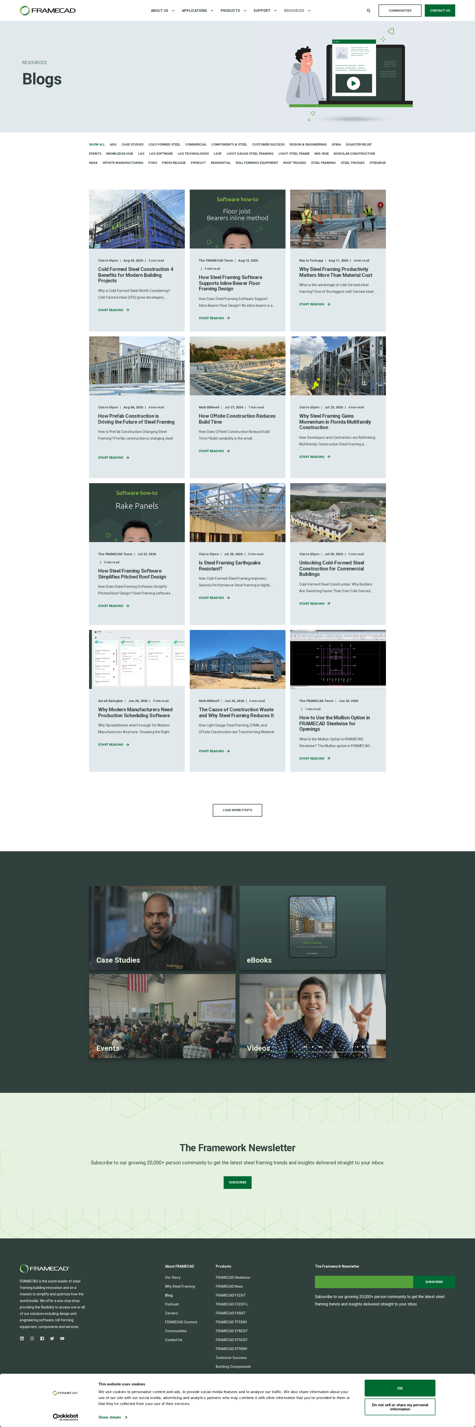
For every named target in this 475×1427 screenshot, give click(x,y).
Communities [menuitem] (176, 1331)
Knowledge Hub (119, 153)
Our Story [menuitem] (172, 1277)
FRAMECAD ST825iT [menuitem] (232, 1331)
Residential (221, 163)
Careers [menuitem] (171, 1313)
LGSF (218, 153)
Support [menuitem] (262, 11)
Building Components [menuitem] (233, 1367)
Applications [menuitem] (194, 11)
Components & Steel (229, 144)
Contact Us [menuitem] (173, 1340)
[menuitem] (173, 10)
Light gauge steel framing (250, 153)
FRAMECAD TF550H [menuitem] (231, 1322)
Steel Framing (323, 163)
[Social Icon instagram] (32, 1338)
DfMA (336, 144)
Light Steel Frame (294, 153)
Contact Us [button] (440, 10)
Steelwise (377, 163)
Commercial (196, 144)
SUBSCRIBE (237, 1182)
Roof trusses (294, 163)
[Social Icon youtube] (60, 1338)
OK (400, 1388)
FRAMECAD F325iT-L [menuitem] (232, 1304)
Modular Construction (354, 153)
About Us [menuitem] (159, 11)
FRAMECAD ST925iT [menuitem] (232, 1340)
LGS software (161, 153)
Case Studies (132, 144)
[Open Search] (369, 10)
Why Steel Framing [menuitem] (180, 1286)
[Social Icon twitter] (52, 1338)
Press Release (174, 163)
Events (95, 153)
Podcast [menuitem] (172, 1304)
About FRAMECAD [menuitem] (179, 1266)
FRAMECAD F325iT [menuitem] (230, 1295)
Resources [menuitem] (294, 11)
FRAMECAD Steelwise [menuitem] (233, 1277)
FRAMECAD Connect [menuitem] (181, 1322)
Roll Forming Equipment (257, 163)
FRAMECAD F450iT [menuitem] (230, 1313)
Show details (109, 1417)
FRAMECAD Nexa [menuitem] (229, 1286)
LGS (141, 153)
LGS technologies (193, 153)
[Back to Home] (47, 11)
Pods (152, 163)
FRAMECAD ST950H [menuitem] (231, 1349)
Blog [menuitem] (169, 1295)
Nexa (93, 163)
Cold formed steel (164, 144)
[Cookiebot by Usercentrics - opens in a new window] (65, 1417)
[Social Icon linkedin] (23, 1338)
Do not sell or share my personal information (400, 1406)
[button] (237, 810)
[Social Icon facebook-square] (42, 1338)
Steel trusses (352, 163)
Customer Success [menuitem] (231, 1358)
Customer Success (268, 144)
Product (198, 163)
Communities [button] (400, 10)
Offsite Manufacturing (122, 163)
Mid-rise (321, 153)
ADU (113, 144)
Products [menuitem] (230, 11)
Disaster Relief (359, 144)
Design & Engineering (308, 144)
